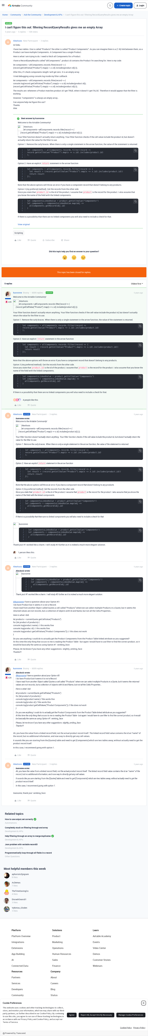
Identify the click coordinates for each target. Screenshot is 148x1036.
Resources (17, 971)
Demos (96, 954)
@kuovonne (18, 601)
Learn (96, 930)
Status (54, 995)
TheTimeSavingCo (20, 891)
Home (5, 14)
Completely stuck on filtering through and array (26, 827)
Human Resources (61, 954)
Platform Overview (21, 936)
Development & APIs (53, 14)
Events (96, 942)
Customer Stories (102, 959)
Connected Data (20, 965)
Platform (16, 930)
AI (13, 959)
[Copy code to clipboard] (135, 150)
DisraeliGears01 (19, 899)
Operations (57, 948)
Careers (54, 983)
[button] (3, 6)
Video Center (99, 948)
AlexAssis (17, 40)
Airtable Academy (102, 936)
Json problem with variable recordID (21, 844)
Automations (11, 822)
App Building (18, 954)
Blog (53, 989)
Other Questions (12, 856)
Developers (17, 989)
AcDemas (16, 882)
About (54, 977)
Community (15, 14)
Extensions (17, 948)
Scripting (18, 233)
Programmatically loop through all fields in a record (28, 852)
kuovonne (17, 292)
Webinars (97, 965)
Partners (16, 977)
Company (55, 971)
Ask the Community (32, 14)
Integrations (18, 942)
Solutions (57, 930)
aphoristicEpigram (20, 874)
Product (56, 936)
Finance (56, 965)
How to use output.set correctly (19, 819)
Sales (55, 959)
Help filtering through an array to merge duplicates (28, 836)
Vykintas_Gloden (19, 907)
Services (16, 983)
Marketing (57, 942)
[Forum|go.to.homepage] (20, 5)
